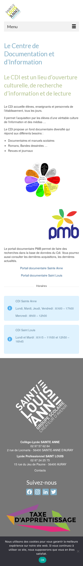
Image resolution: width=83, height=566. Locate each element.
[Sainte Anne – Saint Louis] (13, 11)
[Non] (78, 551)
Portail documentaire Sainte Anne (41, 268)
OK (43, 560)
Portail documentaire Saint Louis (41, 275)
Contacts (40, 470)
